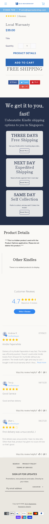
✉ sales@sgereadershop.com (32, 10)
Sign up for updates (24, 474)
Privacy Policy (29, 464)
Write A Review (24, 311)
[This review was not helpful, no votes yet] (44, 372)
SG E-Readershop (30, 504)
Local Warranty (18, 24)
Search (16, 464)
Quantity (9, 46)
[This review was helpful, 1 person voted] (39, 372)
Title (8, 38)
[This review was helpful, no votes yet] (39, 410)
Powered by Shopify (24, 507)
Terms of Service (25, 467)
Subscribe (37, 487)
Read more (41, 362)
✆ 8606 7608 (9, 10)
